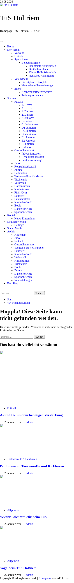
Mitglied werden (16, 221)
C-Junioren (28, 121)
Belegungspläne (31, 62)
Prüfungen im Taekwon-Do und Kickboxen (32, 466)
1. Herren (27, 104)
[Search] (2, 289)
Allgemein (20, 234)
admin (29, 422)
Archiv (11, 231)
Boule (17, 205)
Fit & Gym (20, 192)
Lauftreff (19, 195)
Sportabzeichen (23, 212)
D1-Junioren (29, 127)
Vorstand (19, 52)
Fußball (18, 101)
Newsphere (44, 578)
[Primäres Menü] (1, 41)
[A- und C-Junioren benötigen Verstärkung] (27, 402)
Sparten (11, 98)
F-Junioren (28, 143)
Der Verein (13, 49)
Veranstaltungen (23, 280)
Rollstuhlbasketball (25, 166)
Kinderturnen (21, 189)
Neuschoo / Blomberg (41, 75)
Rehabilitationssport (33, 156)
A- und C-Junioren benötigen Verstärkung (31, 415)
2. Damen (27, 114)
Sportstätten (21, 59)
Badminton (20, 173)
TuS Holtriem (19, 18)
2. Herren (27, 108)
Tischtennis (20, 179)
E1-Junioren (28, 137)
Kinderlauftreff (22, 202)
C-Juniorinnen (30, 124)
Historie (18, 56)
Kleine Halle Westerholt (42, 72)
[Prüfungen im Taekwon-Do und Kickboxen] (15, 452)
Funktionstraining (31, 160)
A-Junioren (28, 117)
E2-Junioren (28, 140)
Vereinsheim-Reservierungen (38, 85)
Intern (17, 88)
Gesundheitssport (24, 150)
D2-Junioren (29, 130)
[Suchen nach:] (17, 292)
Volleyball (20, 182)
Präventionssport (31, 153)
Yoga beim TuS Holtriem (18, 568)
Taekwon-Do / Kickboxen (29, 176)
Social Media (14, 228)
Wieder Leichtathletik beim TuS (23, 517)
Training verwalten (32, 95)
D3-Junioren (29, 134)
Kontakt (11, 215)
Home (10, 46)
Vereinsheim (21, 78)
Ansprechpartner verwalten (37, 91)
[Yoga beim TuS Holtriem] (15, 554)
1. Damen (27, 111)
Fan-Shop (12, 283)
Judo (17, 163)
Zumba (18, 169)
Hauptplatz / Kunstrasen (42, 65)
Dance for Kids (23, 208)
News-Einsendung (24, 218)
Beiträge (19, 224)
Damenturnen (22, 186)
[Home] (2, 37)
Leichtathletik (22, 199)
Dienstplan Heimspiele (34, 82)
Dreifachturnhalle (38, 69)
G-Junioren (28, 147)
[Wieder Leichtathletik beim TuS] (15, 503)
